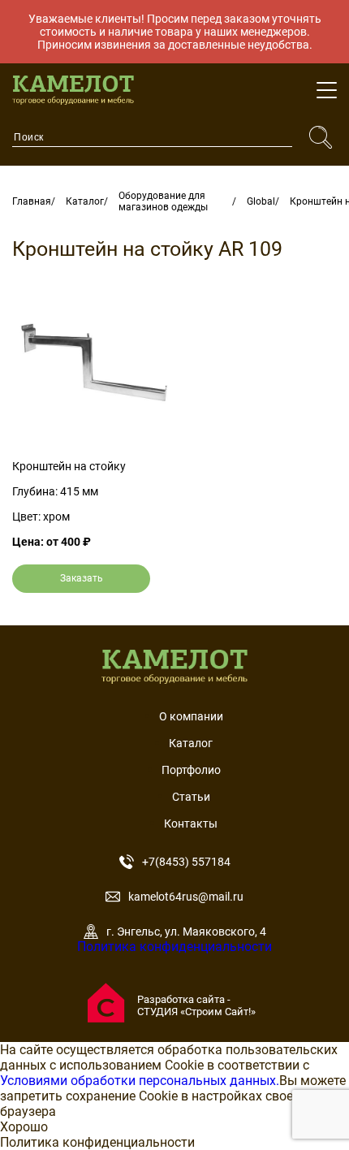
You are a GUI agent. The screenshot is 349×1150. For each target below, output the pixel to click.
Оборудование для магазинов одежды (163, 201)
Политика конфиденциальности (174, 946)
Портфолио (191, 769)
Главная (31, 201)
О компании (191, 716)
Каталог (85, 201)
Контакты (191, 823)
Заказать (81, 578)
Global (261, 201)
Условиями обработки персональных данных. (139, 1080)
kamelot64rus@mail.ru (185, 896)
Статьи (191, 796)
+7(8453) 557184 (186, 861)
